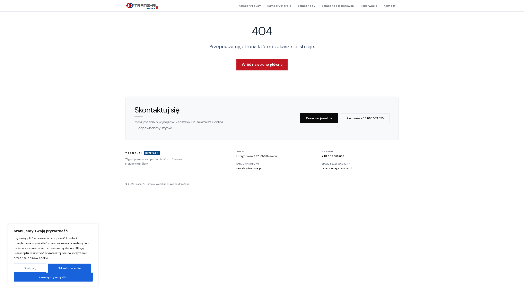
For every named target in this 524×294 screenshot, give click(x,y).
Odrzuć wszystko (69, 268)
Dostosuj (30, 268)
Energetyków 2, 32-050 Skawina (256, 156)
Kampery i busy (249, 6)
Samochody (306, 6)
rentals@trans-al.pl (248, 168)
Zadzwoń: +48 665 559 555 (365, 118)
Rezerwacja (368, 6)
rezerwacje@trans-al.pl (337, 168)
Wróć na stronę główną (262, 64)
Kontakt (389, 6)
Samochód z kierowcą (338, 6)
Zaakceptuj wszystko (53, 277)
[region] (53, 255)
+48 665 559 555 (333, 156)
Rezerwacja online (319, 118)
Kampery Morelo (279, 6)
